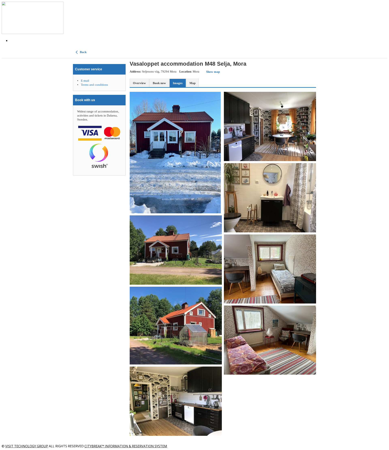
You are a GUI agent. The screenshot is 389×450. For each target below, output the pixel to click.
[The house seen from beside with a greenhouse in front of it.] (176, 325)
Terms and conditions (94, 84)
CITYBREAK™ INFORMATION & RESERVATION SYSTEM (125, 446)
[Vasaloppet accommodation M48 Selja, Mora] (176, 152)
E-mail (85, 80)
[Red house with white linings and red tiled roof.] (176, 249)
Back (83, 52)
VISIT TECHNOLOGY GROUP (26, 446)
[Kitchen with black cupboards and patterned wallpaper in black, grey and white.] (176, 401)
